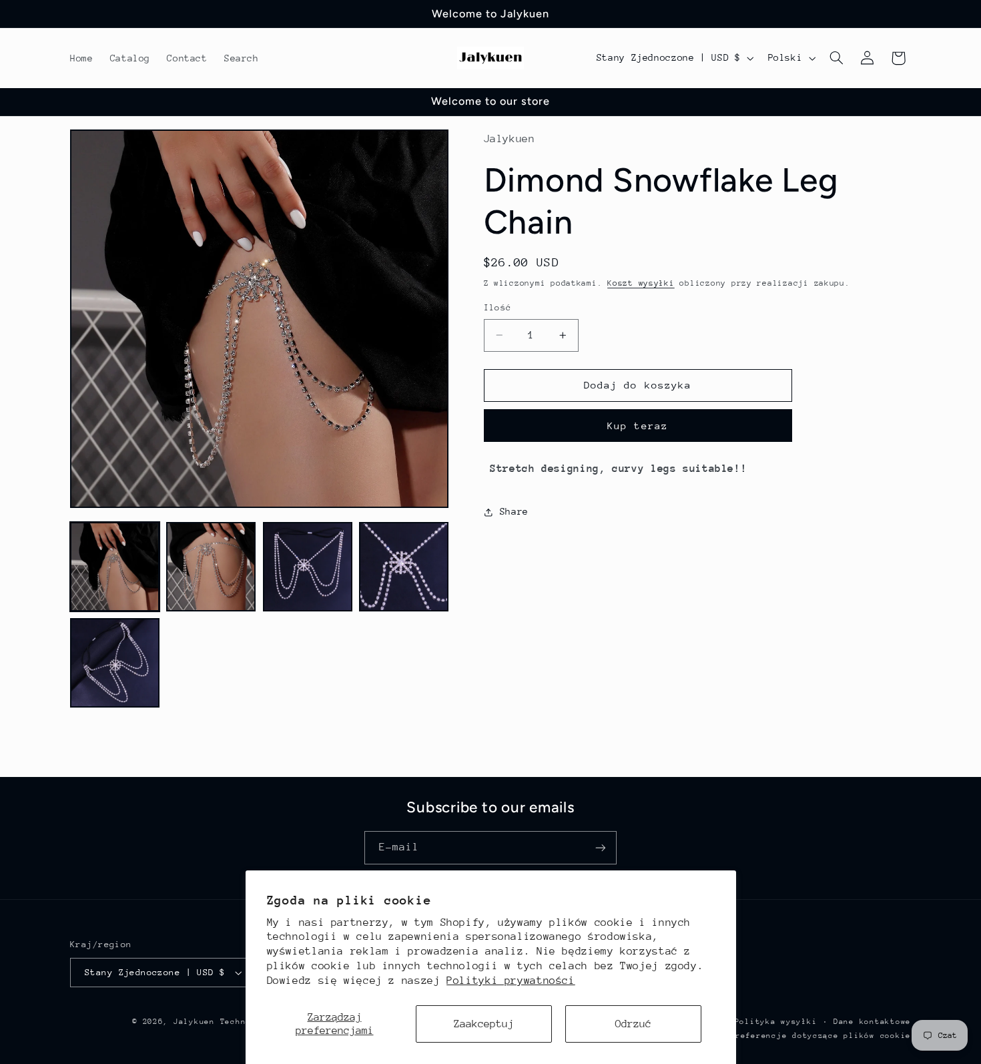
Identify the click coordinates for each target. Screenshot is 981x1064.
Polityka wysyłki (776, 1021)
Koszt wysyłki (641, 283)
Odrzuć (633, 1024)
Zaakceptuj (484, 1024)
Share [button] (514, 511)
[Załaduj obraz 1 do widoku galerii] (114, 566)
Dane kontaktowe (872, 1021)
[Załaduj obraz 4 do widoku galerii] (403, 566)
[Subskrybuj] (600, 847)
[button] (837, 58)
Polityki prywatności (510, 981)
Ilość (498, 307)
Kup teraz (637, 425)
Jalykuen (194, 1021)
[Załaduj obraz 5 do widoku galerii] (114, 663)
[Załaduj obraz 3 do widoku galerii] (307, 566)
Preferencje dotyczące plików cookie (820, 1035)
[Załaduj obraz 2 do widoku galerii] (211, 566)
